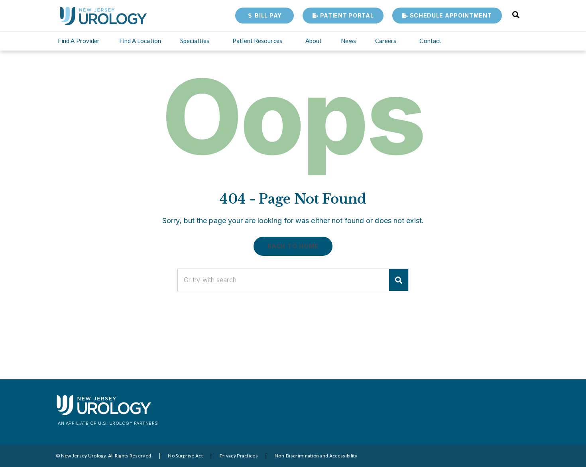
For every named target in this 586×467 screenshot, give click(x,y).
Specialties (194, 40)
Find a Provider (79, 40)
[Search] (398, 280)
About (313, 40)
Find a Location (140, 40)
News (348, 40)
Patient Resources (257, 40)
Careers (386, 40)
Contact (430, 40)
